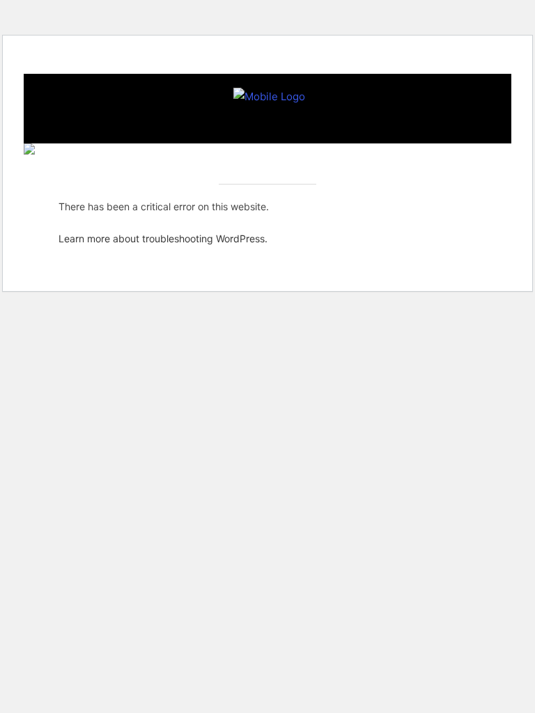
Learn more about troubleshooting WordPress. (163, 238)
